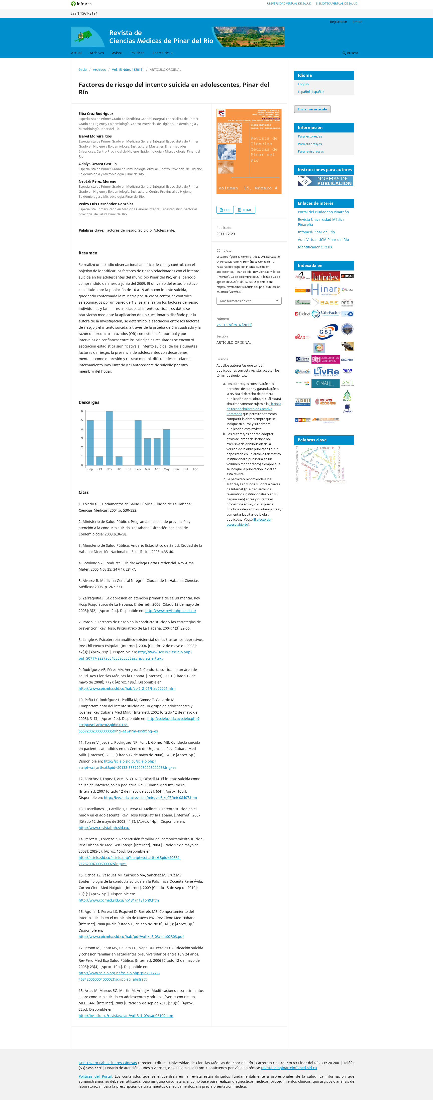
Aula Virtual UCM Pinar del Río (323, 239)
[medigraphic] (302, 304)
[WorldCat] (347, 290)
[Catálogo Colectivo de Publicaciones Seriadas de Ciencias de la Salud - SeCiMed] (347, 360)
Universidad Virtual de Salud (289, 3)
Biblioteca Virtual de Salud (336, 3)
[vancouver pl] (302, 420)
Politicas (137, 52)
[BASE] (325, 306)
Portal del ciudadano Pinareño (323, 212)
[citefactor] (325, 316)
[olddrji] (302, 404)
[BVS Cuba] (302, 361)
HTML (247, 210)
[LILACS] (347, 315)
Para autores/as (310, 144)
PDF (227, 210)
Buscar (352, 52)
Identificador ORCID (315, 247)
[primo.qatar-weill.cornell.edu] (325, 405)
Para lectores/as (310, 136)
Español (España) (311, 91)
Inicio (83, 69)
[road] (302, 337)
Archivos (97, 52)
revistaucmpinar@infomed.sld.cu (289, 1067)
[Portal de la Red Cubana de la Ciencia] (302, 372)
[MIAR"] (347, 372)
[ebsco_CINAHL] (325, 386)
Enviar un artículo (312, 109)
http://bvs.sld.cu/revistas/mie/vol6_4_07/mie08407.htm (150, 797)
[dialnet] (302, 316)
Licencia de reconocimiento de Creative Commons (254, 408)
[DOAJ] (347, 276)
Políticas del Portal (95, 1076)
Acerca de (161, 52)
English (303, 84)
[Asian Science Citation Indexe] (347, 384)
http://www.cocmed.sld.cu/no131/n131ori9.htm (119, 900)
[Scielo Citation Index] (302, 291)
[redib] (347, 306)
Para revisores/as (311, 151)
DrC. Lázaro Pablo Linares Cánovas (108, 1062)
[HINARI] (325, 294)
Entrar (357, 21)
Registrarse (338, 21)
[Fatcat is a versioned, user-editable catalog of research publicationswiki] (347, 349)
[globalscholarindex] (325, 340)
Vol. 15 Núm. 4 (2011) (128, 69)
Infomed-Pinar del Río (316, 232)
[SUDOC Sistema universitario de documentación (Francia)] (347, 334)
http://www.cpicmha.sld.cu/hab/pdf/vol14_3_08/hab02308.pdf (131, 936)
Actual (76, 52)
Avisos (117, 52)
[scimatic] (319, 351)
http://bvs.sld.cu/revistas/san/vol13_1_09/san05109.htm (126, 1015)
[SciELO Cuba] (302, 280)
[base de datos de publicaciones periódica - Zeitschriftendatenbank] (325, 362)
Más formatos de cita (235, 301)
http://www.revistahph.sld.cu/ (170, 610)
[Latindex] (325, 280)
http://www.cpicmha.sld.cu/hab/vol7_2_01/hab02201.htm (127, 688)
